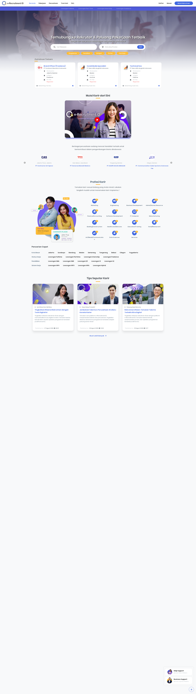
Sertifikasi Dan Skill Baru (44, 307)
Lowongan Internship (104, 8)
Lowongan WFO (68, 265)
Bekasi (113, 253)
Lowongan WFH (53, 265)
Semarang (92, 253)
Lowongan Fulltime (67, 8)
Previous (25, 163)
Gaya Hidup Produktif (88, 307)
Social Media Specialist (96, 66)
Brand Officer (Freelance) (55, 66)
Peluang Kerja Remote (134, 307)
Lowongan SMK (68, 261)
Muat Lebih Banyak (97, 336)
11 (136, 231)
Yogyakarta (133, 253)
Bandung (72, 253)
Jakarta (51, 253)
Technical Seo (136, 66)
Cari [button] (140, 47)
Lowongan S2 (109, 261)
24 (156, 199)
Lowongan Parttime (73, 257)
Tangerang (103, 253)
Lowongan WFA (83, 265)
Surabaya (61, 253)
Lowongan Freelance (123, 8)
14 (136, 199)
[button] (161, 4)
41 (96, 199)
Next (171, 163)
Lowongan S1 (96, 261)
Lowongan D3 (83, 261)
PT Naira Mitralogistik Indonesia (97, 68)
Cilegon (122, 253)
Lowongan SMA (53, 261)
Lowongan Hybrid (99, 265)
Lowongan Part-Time (85, 8)
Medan (81, 253)
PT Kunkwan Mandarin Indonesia (55, 68)
